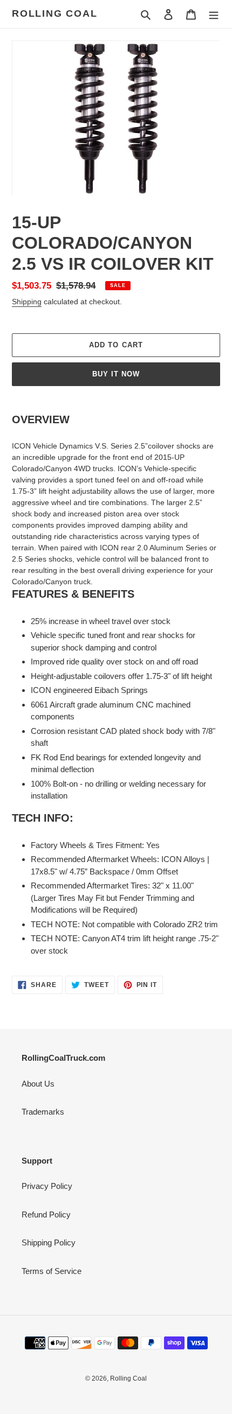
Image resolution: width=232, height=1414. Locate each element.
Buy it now (116, 374)
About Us (38, 1083)
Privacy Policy (47, 1186)
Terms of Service (51, 1271)
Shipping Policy (49, 1242)
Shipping (27, 301)
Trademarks (43, 1111)
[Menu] (213, 14)
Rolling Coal (55, 13)
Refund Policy (46, 1214)
